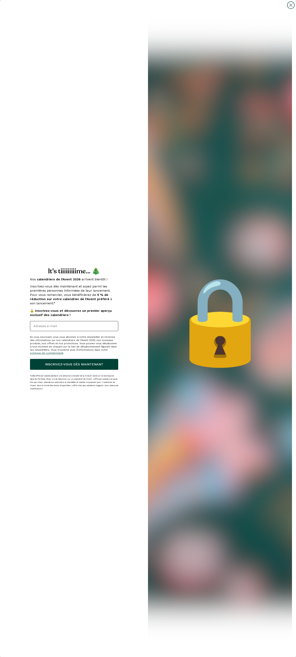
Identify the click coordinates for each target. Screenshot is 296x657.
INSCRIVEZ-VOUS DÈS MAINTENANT (74, 364)
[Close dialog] (290, 5)
